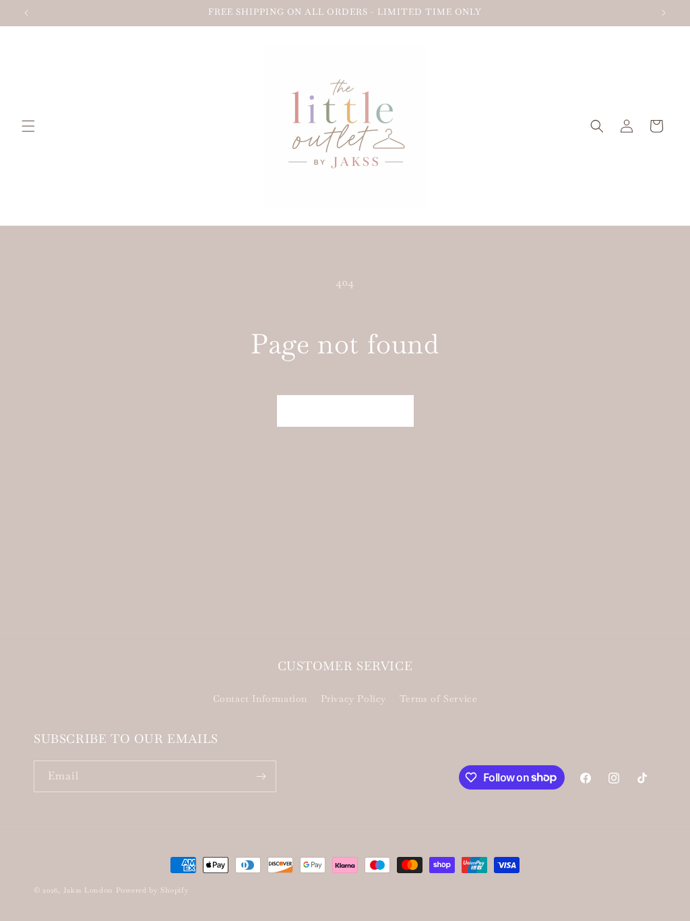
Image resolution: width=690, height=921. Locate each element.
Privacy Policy (353, 698)
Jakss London (88, 890)
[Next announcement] (664, 13)
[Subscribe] (261, 776)
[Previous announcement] (26, 13)
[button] (28, 126)
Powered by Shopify (152, 890)
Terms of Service (439, 698)
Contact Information (260, 698)
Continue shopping (345, 410)
